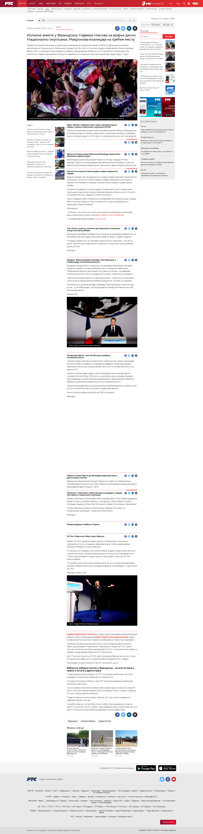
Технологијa (73, 801)
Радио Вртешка (153, 811)
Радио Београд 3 (77, 811)
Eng (178, 3)
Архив (101, 812)
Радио (68, 3)
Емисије (79, 3)
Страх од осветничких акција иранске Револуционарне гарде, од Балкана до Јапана (40, 131)
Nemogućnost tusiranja (150, 148)
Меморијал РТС (151, 797)
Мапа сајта (168, 822)
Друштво (77, 9)
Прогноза (145, 24)
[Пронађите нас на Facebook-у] (168, 779)
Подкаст (31, 11)
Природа (135, 801)
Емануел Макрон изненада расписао (111, 637)
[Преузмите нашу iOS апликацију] (167, 768)
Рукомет (91, 797)
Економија (87, 9)
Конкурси (112, 816)
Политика (31, 9)
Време (126, 9)
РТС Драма (87, 807)
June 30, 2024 (100, 219)
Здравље (107, 801)
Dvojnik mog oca (147, 137)
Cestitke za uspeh (147, 159)
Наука (127, 801)
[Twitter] (123, 28)
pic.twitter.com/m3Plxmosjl (111, 215)
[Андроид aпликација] (157, 107)
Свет (47, 9)
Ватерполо (101, 797)
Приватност (32, 830)
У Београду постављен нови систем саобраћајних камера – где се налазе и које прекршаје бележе (152, 79)
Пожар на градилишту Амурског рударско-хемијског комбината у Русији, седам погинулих (40, 174)
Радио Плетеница (106, 811)
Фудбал (56, 797)
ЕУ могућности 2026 (44, 11)
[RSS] (189, 3)
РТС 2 (51, 807)
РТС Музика (145, 807)
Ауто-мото (122, 797)
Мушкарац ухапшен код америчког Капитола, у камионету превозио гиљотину (39, 164)
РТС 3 (58, 807)
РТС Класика (111, 807)
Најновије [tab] (144, 31)
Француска (72, 721)
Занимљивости (52, 801)
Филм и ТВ (118, 801)
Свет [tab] (30, 125)
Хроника (68, 9)
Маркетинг (88, 816)
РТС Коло (123, 807)
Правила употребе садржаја (58, 830)
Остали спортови (135, 797)
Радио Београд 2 (61, 811)
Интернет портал (125, 816)
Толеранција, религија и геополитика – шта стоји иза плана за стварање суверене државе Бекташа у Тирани (151, 45)
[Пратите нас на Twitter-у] (162, 779)
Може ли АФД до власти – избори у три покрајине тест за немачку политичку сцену (40, 153)
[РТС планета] (152, 3)
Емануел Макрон (88, 721)
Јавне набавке (101, 816)
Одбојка (82, 797)
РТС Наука (76, 807)
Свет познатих (96, 801)
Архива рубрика (165, 9)
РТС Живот (99, 807)
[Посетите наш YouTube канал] (173, 779)
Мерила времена (100, 9)
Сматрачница (151, 9)
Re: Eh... (144, 170)
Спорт (32, 3)
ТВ (60, 3)
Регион (40, 9)
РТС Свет (66, 807)
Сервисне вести (137, 9)
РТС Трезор (134, 807)
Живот (41, 801)
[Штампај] (135, 28)
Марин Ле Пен (105, 721)
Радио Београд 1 (44, 811)
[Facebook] (117, 28)
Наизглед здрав (105, 802)
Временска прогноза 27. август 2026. (149, 89)
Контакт (79, 816)
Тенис (74, 797)
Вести (22, 3)
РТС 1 (43, 807)
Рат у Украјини (115, 9)
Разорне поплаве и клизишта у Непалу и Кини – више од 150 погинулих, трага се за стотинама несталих (40, 143)
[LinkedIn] (129, 28)
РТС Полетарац (159, 807)
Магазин (51, 3)
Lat (171, 3)
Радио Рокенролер (123, 811)
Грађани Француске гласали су (81, 634)
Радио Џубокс (138, 811)
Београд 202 (91, 811)
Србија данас (57, 9)
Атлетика (111, 797)
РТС (89, 3)
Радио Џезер (167, 811)
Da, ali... (143, 126)
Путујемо (84, 801)
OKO (41, 3)
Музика (63, 801)
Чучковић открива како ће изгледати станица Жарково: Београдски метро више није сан (151, 67)
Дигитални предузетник (151, 801)
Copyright (42, 830)
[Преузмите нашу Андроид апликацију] (146, 768)
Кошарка (65, 797)
